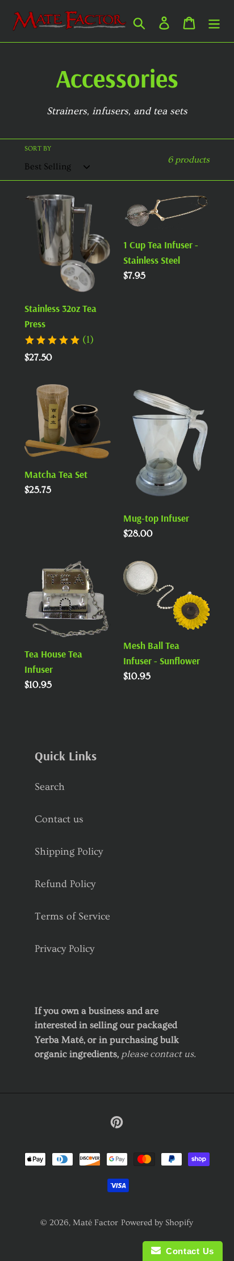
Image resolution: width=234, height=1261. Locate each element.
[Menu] (214, 21)
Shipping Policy (69, 852)
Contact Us (187, 1251)
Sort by (37, 148)
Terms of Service (72, 916)
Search (50, 787)
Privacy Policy (64, 949)
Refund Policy (65, 884)
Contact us (59, 819)
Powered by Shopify (157, 1222)
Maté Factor (95, 1222)
